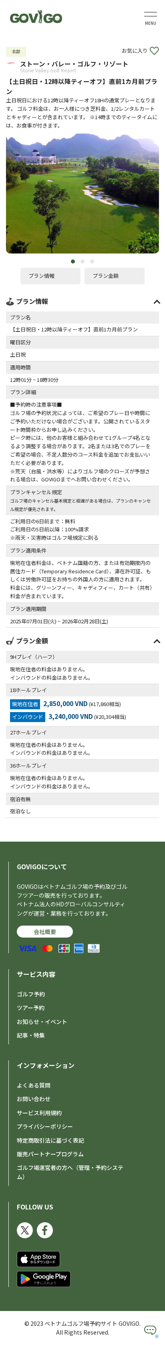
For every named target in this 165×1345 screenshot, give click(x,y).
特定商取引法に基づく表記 (50, 1140)
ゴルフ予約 (31, 994)
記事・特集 (31, 1035)
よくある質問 (33, 1085)
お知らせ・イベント (42, 1022)
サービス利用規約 (39, 1113)
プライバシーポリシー (45, 1126)
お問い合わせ (33, 1099)
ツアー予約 (30, 1008)
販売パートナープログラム (50, 1154)
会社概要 (45, 932)
